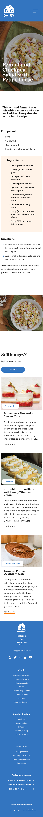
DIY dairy (21, 727)
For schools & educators (19, 780)
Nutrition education (21, 759)
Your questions (21, 751)
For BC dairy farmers (17, 788)
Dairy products (22, 683)
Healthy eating (21, 731)
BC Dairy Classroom (21, 755)
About (21, 687)
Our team (22, 698)
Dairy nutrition (21, 723)
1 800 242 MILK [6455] (21, 643)
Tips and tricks (21, 734)
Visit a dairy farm (21, 679)
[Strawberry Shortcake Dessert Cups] (21, 409)
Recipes (21, 719)
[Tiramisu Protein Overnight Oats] (21, 566)
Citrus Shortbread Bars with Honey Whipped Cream (19, 492)
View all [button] (13, 369)
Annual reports (21, 694)
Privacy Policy (14, 810)
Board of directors (21, 702)
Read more (9, 444)
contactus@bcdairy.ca (21, 651)
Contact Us (21, 763)
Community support (21, 690)
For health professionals (19, 784)
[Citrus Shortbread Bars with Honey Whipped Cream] (21, 484)
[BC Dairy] (9, 11)
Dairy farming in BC (21, 675)
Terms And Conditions (29, 810)
